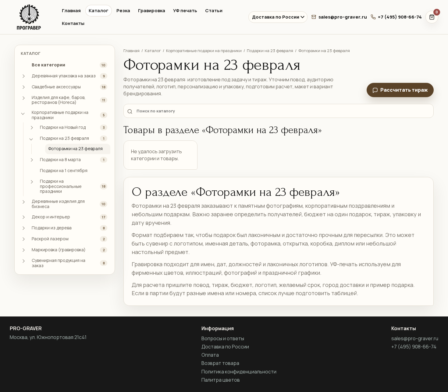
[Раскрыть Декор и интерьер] (23, 217)
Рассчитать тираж (404, 90)
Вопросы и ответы (222, 338)
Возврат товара (220, 363)
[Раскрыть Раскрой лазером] (23, 239)
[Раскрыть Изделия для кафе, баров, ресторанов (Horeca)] (23, 98)
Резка (123, 10)
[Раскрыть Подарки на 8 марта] (31, 160)
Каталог (98, 10)
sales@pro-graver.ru (342, 17)
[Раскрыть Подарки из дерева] (23, 228)
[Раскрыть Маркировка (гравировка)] (23, 250)
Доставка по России (275, 17)
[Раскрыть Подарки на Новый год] (31, 127)
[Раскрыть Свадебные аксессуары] (23, 87)
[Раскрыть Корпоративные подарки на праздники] (23, 113)
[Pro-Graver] (30, 17)
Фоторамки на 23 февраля (324, 50)
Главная (71, 10)
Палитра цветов (220, 379)
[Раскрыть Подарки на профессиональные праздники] (31, 182)
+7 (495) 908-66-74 (400, 17)
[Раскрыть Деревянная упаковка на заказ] (23, 76)
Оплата (210, 354)
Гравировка (151, 10)
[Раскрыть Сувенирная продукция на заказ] (23, 261)
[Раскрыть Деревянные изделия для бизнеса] (23, 202)
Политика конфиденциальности (238, 371)
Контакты (73, 23)
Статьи (213, 10)
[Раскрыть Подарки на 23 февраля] (31, 138)
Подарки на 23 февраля (270, 50)
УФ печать (185, 10)
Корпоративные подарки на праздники (204, 50)
